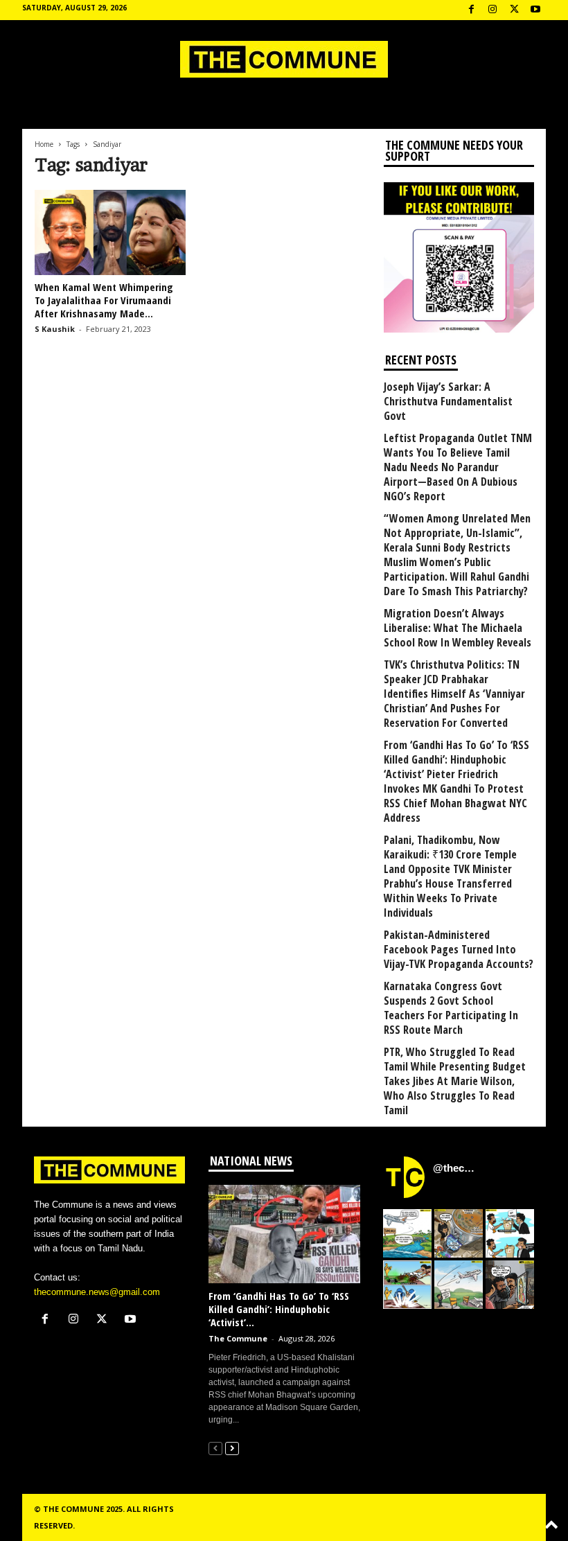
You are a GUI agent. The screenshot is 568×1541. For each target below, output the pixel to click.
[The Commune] (284, 59)
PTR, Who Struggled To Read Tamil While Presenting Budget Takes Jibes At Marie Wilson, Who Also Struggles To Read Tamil (455, 1081)
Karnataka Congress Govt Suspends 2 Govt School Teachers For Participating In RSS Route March (451, 1008)
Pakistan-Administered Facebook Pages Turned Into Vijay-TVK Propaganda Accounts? (458, 949)
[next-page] (232, 1448)
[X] (514, 10)
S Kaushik (55, 329)
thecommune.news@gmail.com (97, 1292)
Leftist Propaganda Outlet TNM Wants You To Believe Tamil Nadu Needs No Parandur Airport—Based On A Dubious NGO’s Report (458, 467)
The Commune (237, 1338)
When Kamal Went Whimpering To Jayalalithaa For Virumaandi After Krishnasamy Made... (104, 300)
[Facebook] (471, 10)
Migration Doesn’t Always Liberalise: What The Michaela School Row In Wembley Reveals (457, 628)
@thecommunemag (456, 1168)
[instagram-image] (407, 1233)
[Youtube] (535, 10)
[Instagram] (492, 10)
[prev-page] (215, 1448)
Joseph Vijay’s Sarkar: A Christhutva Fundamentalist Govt (448, 401)
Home (44, 144)
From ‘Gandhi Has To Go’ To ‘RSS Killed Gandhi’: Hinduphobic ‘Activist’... (278, 1309)
